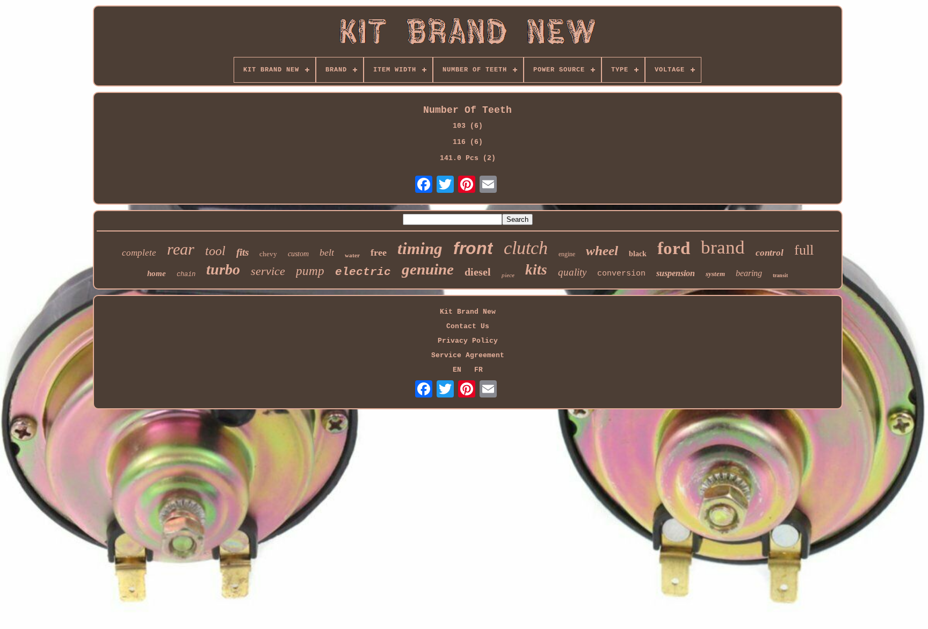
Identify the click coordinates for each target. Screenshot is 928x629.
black (638, 254)
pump (310, 271)
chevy (268, 254)
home (156, 273)
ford (673, 248)
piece (508, 275)
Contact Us (467, 326)
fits (242, 252)
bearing (749, 273)
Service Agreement (467, 355)
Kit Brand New (468, 312)
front (473, 248)
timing (420, 248)
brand (723, 247)
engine (567, 254)
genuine (428, 269)
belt (327, 252)
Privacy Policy (468, 341)
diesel (478, 272)
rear (180, 249)
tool (215, 251)
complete (139, 253)
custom (298, 254)
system (715, 274)
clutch (526, 248)
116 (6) (468, 142)
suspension (675, 273)
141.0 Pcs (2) (468, 158)
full (804, 250)
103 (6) (468, 126)
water (352, 255)
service (268, 271)
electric (363, 272)
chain (186, 274)
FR (478, 370)
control (770, 253)
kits (536, 270)
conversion (621, 273)
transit (780, 275)
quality (572, 272)
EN (457, 370)
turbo (223, 269)
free (379, 252)
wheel (602, 250)
